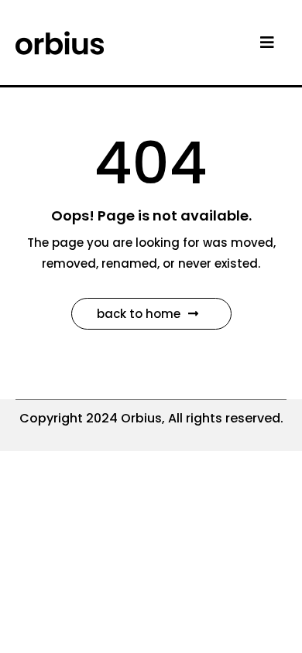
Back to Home (138, 314)
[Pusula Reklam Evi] (59, 41)
